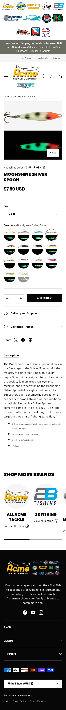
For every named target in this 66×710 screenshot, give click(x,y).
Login (6, 701)
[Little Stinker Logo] (23, 32)
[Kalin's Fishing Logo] (21, 6)
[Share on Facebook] (23, 340)
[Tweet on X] (15, 340)
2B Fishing (46, 514)
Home (6, 96)
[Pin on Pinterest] (30, 340)
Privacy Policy (19, 701)
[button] (60, 76)
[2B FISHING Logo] (58, 6)
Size (6, 206)
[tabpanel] (33, 405)
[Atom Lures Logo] (45, 31)
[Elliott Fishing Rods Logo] (46, 6)
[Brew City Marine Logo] (33, 6)
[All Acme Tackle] (16, 496)
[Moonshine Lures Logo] (13, 18)
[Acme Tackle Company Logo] (8, 6)
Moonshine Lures (13, 167)
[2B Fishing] (45, 496)
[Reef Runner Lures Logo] (32, 18)
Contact (56, 58)
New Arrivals (42, 58)
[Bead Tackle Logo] (35, 31)
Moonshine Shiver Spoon (24, 96)
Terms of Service (37, 701)
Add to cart (45, 298)
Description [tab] (11, 355)
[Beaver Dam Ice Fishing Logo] (46, 18)
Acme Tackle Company (21, 695)
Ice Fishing (26, 58)
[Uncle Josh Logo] (57, 18)
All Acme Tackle (16, 517)
